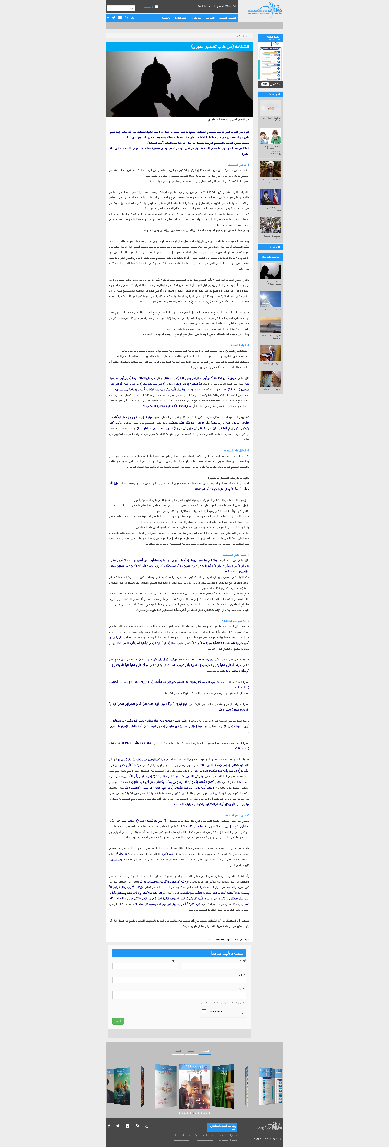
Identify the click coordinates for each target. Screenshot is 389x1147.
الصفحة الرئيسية (227, 18)
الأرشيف (149, 6)
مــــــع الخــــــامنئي (228, 1135)
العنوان (242, 974)
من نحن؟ (166, 18)
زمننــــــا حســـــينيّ (204, 1135)
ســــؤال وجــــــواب (228, 1140)
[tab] (270, 94)
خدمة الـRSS (180, 18)
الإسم (243, 960)
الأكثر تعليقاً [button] (275, 94)
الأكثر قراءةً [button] (275, 247)
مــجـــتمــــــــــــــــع (181, 1140)
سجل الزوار (196, 18)
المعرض (210, 18)
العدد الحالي (272, 37)
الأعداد (205, 1051)
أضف (118, 1021)
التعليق (242, 988)
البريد (174, 960)
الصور (178, 1051)
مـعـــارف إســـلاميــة (243, 35)
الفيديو (191, 1051)
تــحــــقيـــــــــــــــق (205, 1140)
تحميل (274, 84)
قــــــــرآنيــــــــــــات (181, 1135)
